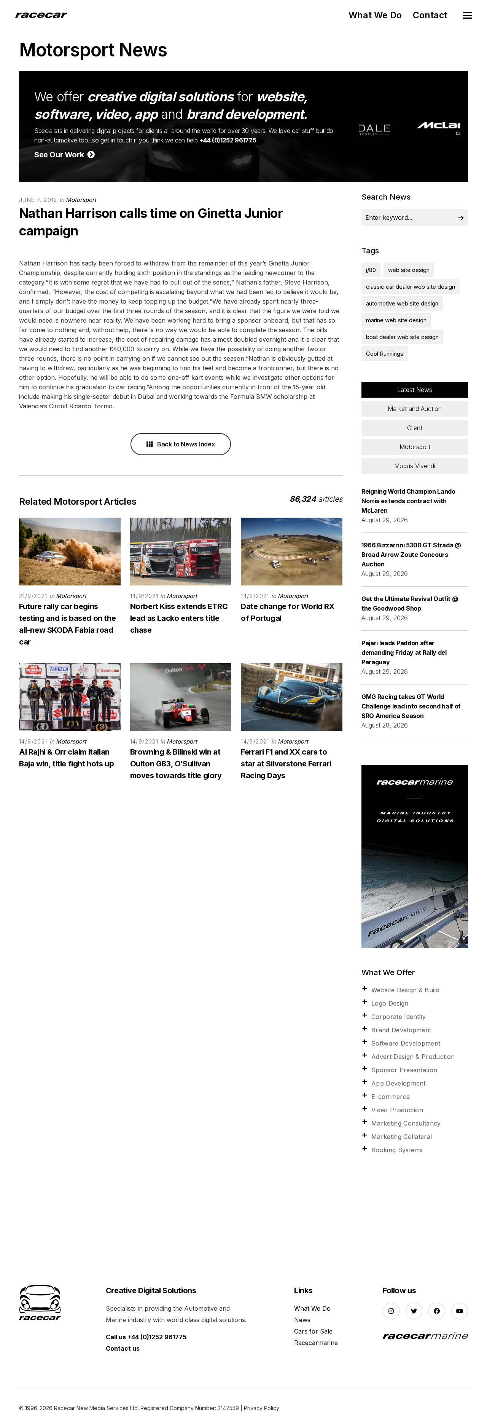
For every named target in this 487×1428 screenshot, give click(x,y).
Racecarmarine (316, 1342)
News (302, 1320)
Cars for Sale (313, 1331)
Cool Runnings (384, 353)
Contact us (123, 1348)
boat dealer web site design (402, 337)
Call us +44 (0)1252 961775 (146, 1337)
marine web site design (396, 320)
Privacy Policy (261, 1408)
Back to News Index (185, 444)
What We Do (375, 15)
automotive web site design (402, 303)
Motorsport (81, 199)
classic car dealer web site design (410, 286)
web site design (409, 269)
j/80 (371, 269)
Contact (430, 15)
